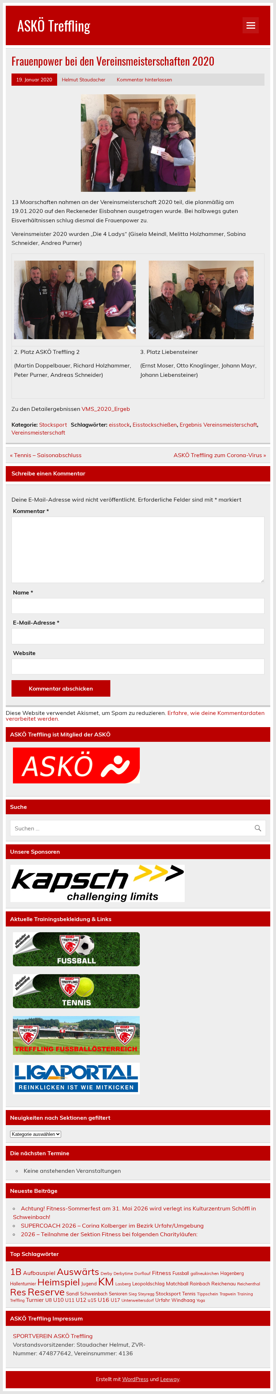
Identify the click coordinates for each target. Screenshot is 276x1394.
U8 (48, 1300)
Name (23, 592)
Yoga (201, 1300)
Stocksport (53, 424)
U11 (69, 1300)
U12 (81, 1299)
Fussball (180, 1273)
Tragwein (228, 1293)
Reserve (46, 1292)
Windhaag (183, 1300)
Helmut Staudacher (83, 79)
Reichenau (223, 1283)
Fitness (161, 1272)
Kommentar (31, 511)
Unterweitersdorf (137, 1300)
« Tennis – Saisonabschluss (46, 455)
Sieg (133, 1293)
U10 (58, 1299)
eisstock (119, 424)
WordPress (135, 1379)
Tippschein (207, 1293)
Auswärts (78, 1271)
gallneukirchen (204, 1273)
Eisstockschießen (155, 424)
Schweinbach (93, 1293)
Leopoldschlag (148, 1283)
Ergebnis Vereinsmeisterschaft (218, 424)
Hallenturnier (23, 1283)
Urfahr (162, 1300)
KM (106, 1281)
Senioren (118, 1293)
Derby (106, 1273)
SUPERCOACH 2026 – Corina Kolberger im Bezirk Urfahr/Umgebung (112, 1225)
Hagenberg (232, 1273)
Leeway (169, 1379)
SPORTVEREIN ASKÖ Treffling (53, 1336)
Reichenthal (248, 1283)
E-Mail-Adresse (36, 622)
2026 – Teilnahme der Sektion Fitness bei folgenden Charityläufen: (109, 1234)
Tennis (189, 1293)
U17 (115, 1300)
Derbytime (123, 1273)
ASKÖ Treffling (53, 25)
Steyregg (146, 1293)
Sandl (72, 1293)
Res (18, 1292)
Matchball (177, 1283)
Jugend (89, 1283)
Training (245, 1293)
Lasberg (123, 1283)
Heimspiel (58, 1282)
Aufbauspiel (39, 1272)
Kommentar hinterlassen (144, 79)
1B (16, 1271)
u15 (92, 1300)
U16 (103, 1299)
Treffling (17, 1300)
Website (24, 653)
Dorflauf (142, 1273)
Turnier (35, 1299)
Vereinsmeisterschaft (38, 432)
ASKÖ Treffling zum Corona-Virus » (220, 455)
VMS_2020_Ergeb (106, 408)
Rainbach (200, 1283)
